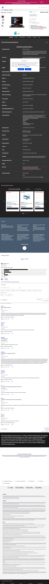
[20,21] (32, 84)
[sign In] (44, 7)
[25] (41, 177)
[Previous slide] (4, 201)
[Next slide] (46, 201)
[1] (44, 441)
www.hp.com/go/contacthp (27, 170)
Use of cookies (26, 66)
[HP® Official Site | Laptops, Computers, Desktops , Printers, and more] (3, 7)
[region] (25, 65)
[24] (42, 177)
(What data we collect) (21, 64)
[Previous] (6, 23)
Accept (28, 69)
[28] (37, 54)
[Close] (38, 59)
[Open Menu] (46, 7)
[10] (32, 108)
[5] (40, 177)
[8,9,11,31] (28, 124)
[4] (12, 239)
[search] (39, 7)
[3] (32, 105)
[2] (39, 442)
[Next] (27, 23)
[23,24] (40, 58)
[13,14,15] (29, 95)
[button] (24, 42)
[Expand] (17, 23)
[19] (32, 81)
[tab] (14, 189)
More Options (21, 69)
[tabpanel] (24, 203)
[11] (27, 140)
